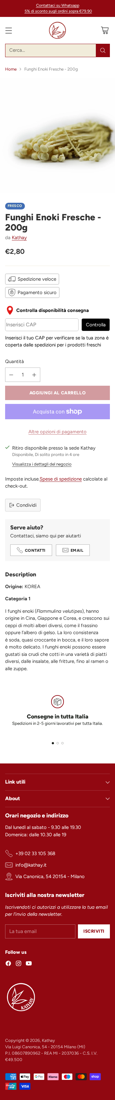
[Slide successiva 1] (53, 743)
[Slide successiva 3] (62, 743)
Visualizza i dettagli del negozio (42, 464)
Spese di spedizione (61, 479)
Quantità (14, 361)
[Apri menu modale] (8, 30)
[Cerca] (103, 50)
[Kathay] (57, 30)
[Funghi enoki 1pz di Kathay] (57, 135)
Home (11, 69)
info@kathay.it (31, 865)
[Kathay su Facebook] (8, 964)
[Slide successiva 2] (58, 743)
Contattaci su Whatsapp (57, 5)
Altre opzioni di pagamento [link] (57, 432)
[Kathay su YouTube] (29, 964)
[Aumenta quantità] (34, 375)
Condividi (26, 505)
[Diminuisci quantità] (11, 375)
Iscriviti (93, 931)
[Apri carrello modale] (104, 30)
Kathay (19, 237)
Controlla (96, 325)
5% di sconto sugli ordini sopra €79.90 (58, 11)
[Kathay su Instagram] (18, 964)
